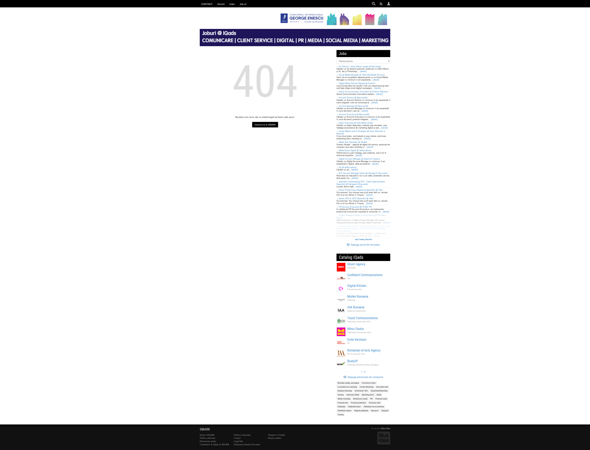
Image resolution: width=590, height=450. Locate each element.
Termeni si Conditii (276, 434)
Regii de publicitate (361, 410)
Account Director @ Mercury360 (353, 97)
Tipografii (384, 410)
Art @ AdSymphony (348, 167)
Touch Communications (362, 318)
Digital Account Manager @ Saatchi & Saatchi (359, 158)
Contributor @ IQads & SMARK (214, 444)
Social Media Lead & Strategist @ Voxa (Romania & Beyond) (360, 132)
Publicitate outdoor (344, 410)
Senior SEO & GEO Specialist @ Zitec (356, 198)
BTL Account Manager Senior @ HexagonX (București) (363, 173)
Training (341, 414)
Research (374, 410)
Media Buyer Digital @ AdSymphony (355, 150)
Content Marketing (366, 387)
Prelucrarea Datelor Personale (247, 444)
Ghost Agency (356, 264)
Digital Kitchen (356, 286)
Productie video (374, 402)
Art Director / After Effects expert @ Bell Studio (360, 66)
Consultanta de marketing (347, 387)
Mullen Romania (357, 296)
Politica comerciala (242, 434)
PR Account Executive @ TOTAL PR (355, 206)
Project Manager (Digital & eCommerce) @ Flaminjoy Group (361, 216)
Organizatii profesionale (356, 310)
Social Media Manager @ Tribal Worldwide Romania (362, 74)
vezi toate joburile (363, 239)
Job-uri (243, 4)
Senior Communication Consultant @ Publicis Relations (363, 91)
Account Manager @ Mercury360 (353, 105)
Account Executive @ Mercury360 (354, 114)
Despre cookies (274, 437)
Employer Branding (345, 390)
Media (379, 394)
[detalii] (363, 71)
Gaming (341, 394)
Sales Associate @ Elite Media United (356, 122)
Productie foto (343, 402)
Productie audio (381, 398)
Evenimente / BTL (363, 321)
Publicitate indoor (354, 406)
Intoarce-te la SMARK (265, 124)
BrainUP (352, 361)
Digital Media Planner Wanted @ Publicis (357, 83)
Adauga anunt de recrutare (365, 244)
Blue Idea (385, 428)
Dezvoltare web (382, 387)
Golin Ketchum (356, 340)
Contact (237, 437)
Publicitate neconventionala (374, 406)
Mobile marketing (344, 398)
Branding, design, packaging (367, 364)
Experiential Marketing (379, 390)
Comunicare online (354, 289)
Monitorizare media (360, 398)
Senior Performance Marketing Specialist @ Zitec (361, 189)
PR (348, 278)
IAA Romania (355, 307)
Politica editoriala (207, 437)
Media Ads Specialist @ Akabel (353, 142)
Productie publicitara (358, 402)
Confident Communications (365, 275)
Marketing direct (368, 394)
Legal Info (238, 441)
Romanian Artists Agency (363, 350)
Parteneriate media (208, 441)
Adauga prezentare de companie (365, 377)
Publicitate (351, 267)
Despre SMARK (207, 434)
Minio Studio (355, 329)
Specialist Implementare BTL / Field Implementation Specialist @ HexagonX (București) (360, 182)
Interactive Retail (352, 394)
